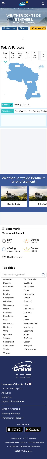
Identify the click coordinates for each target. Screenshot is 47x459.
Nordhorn (7, 327)
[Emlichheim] (15, 66)
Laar (25, 316)
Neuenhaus (8, 323)
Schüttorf (28, 338)
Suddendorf (8, 341)
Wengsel (28, 345)
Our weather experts (12, 388)
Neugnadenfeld (30, 323)
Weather (3, 9)
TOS (24, 438)
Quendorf (7, 334)
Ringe (26, 334)
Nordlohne (28, 327)
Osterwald (28, 330)
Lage (5, 319)
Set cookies (13, 446)
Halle (26, 305)
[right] (43, 55)
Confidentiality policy (36, 442)
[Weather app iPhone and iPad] (14, 429)
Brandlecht (8, 286)
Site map (32, 438)
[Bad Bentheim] (31, 94)
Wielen (6, 349)
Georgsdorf (8, 297)
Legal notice (16, 438)
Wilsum (7, 353)
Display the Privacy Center (30, 446)
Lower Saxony (18, 9)
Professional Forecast (12, 417)
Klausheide (8, 316)
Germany (10, 9)
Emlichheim (29, 286)
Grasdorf (27, 301)
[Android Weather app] (32, 429)
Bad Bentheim (30, 279)
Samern (6, 338)
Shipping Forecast (11, 413)
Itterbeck (28, 312)
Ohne (5, 330)
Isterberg (7, 312)
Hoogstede (29, 308)
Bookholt (28, 283)
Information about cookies (15, 442)
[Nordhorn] (26, 82)
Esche (26, 290)
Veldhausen (8, 345)
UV (25, 105)
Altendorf (7, 279)
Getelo (27, 297)
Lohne (26, 319)
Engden (6, 290)
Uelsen (27, 341)
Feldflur (6, 294)
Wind (16, 105)
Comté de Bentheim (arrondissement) (34, 9)
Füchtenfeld (29, 294)
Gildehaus (7, 301)
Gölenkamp (8, 305)
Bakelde (7, 283)
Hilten (6, 308)
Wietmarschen (30, 349)
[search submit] (43, 275)
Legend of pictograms (13, 401)
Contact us (7, 396)
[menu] (4, 4)
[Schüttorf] (35, 92)
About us (6, 392)
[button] (32, 94)
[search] (43, 4)
